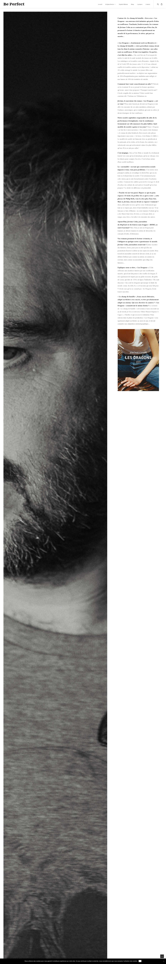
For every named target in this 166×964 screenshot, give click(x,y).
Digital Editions (123, 4)
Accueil (100, 4)
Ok (140, 961)
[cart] (161, 4)
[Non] (164, 961)
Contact (148, 4)
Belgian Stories (109, 4)
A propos (139, 4)
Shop (132, 4)
